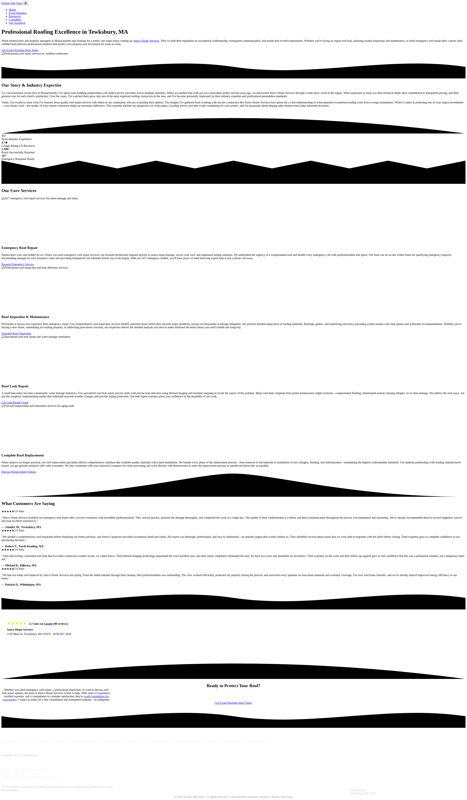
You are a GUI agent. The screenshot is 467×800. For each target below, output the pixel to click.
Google (48, 623)
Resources (15, 16)
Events (287, 786)
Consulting (15, 19)
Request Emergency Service (17, 264)
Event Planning (17, 13)
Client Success (186, 786)
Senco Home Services (146, 40)
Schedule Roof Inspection (16, 333)
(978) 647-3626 (62, 634)
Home (12, 9)
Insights (238, 786)
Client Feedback (252, 786)
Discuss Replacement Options (18, 471)
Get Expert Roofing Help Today (20, 50)
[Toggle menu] (25, 3)
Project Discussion (166, 786)
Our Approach (17, 22)
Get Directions (19, 641)
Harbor (11, 3)
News (278, 786)
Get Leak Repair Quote (14, 402)
